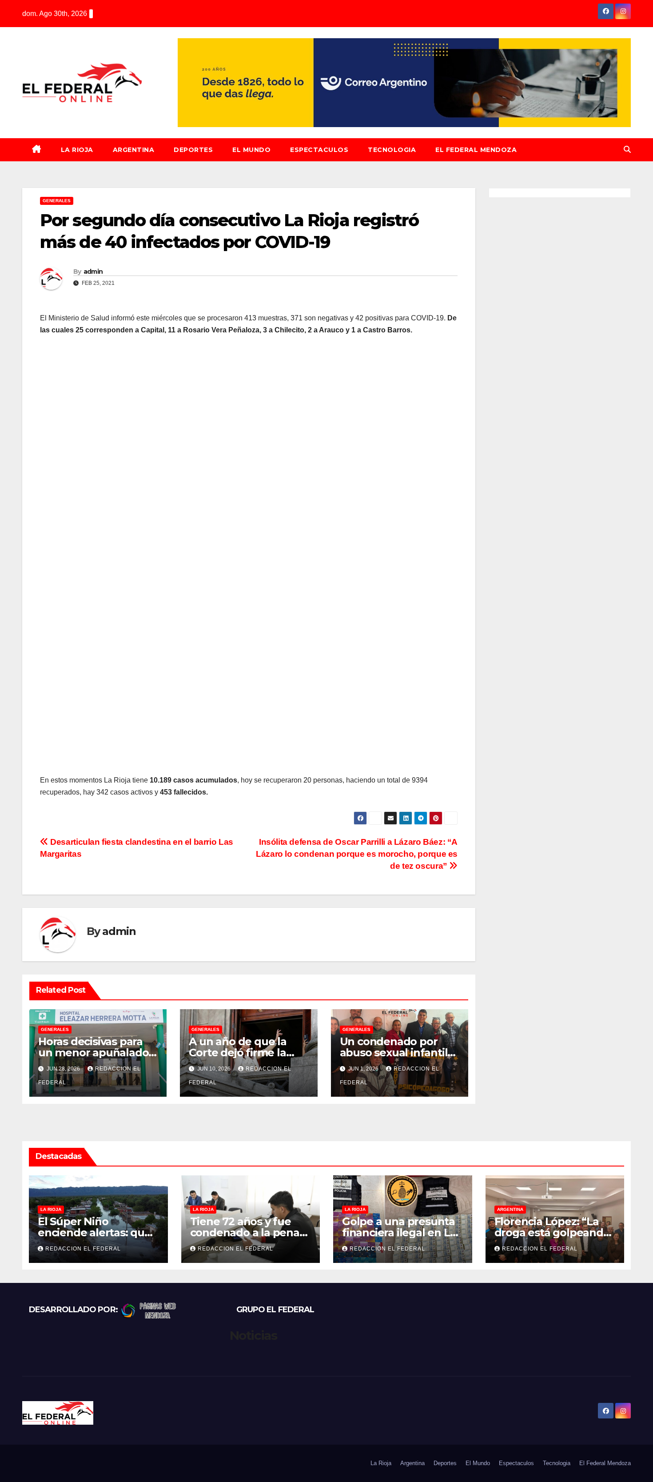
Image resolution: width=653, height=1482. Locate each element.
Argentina (134, 150)
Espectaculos (319, 150)
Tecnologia (392, 150)
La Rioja (77, 150)
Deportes (193, 150)
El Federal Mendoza (476, 150)
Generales (57, 200)
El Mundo (251, 150)
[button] (627, 149)
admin (93, 272)
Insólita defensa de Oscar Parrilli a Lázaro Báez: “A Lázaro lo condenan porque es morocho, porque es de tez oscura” (357, 854)
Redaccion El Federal (83, 1249)
